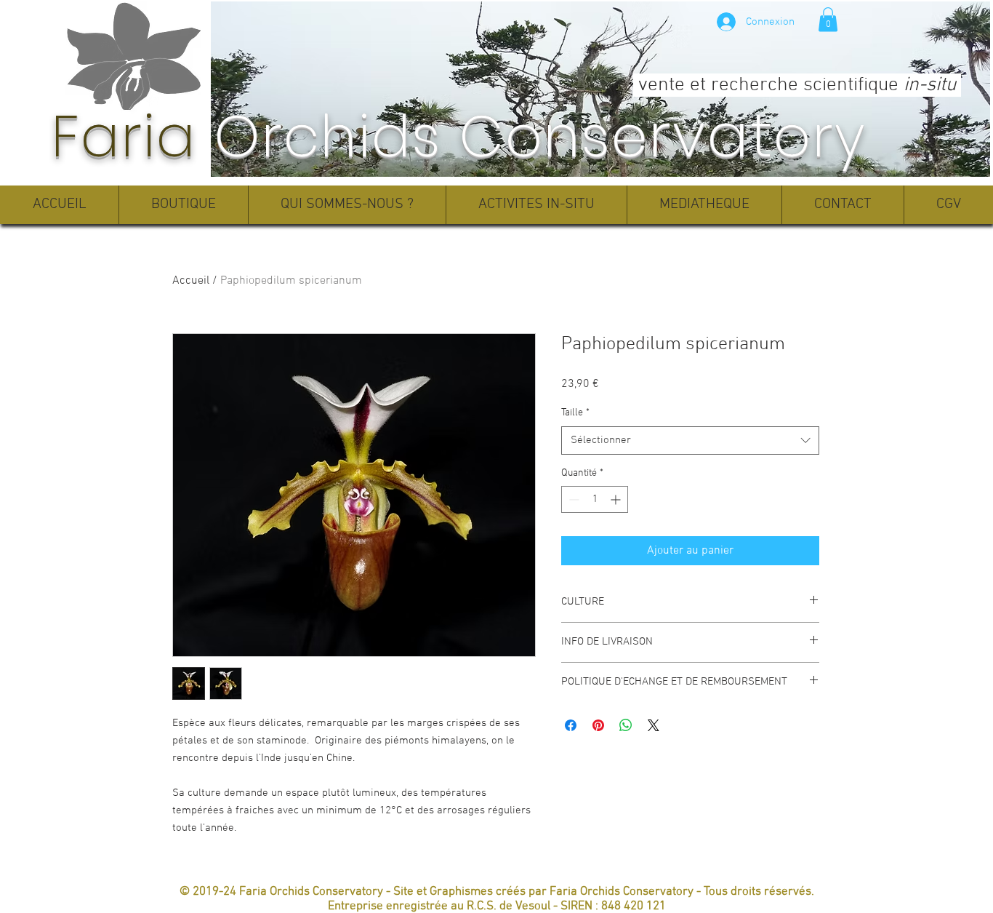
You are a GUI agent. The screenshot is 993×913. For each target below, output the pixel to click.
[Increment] (617, 499)
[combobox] (690, 440)
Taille (575, 413)
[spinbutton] (595, 499)
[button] (828, 19)
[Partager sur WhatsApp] (626, 725)
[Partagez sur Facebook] (570, 725)
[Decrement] (572, 499)
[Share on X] (653, 725)
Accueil (190, 281)
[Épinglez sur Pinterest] (598, 725)
